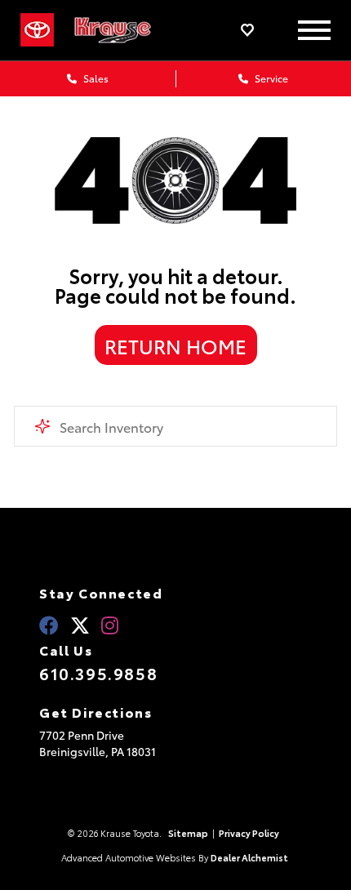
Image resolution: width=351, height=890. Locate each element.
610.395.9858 (98, 673)
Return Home (175, 345)
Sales (95, 78)
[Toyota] (37, 30)
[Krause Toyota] (122, 30)
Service (270, 78)
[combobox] (175, 426)
